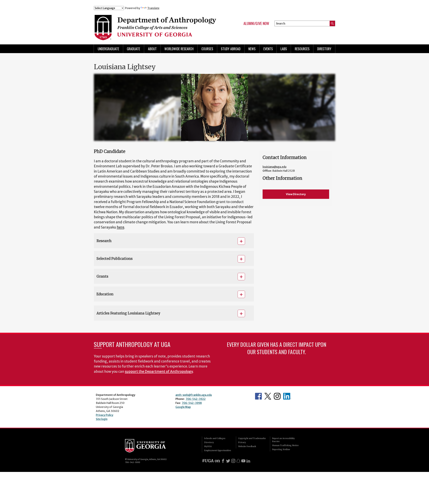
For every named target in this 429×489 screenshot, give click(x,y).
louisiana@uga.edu (274, 166)
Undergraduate (108, 48)
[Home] (156, 25)
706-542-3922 (196, 399)
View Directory (296, 194)
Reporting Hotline (281, 449)
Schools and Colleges (214, 438)
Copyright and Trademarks (252, 438)
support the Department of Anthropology (159, 371)
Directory (324, 48)
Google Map (183, 407)
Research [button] (104, 241)
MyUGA (208, 446)
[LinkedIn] (248, 461)
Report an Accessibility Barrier (283, 440)
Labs (284, 48)
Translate (153, 8)
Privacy (242, 442)
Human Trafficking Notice (285, 445)
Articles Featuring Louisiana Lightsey (128, 313)
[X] (228, 461)
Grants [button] (102, 276)
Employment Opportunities (217, 450)
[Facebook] (223, 461)
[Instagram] (233, 461)
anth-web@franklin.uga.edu (193, 395)
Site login (101, 419)
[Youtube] (243, 461)
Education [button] (105, 294)
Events (268, 48)
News (252, 48)
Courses (207, 48)
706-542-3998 (192, 403)
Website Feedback (247, 446)
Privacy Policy (104, 415)
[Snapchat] (238, 461)
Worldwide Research (179, 48)
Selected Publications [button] (115, 258)
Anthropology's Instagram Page (277, 396)
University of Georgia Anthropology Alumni (287, 396)
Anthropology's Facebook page (258, 396)
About (152, 48)
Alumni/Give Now (256, 23)
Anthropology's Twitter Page (267, 396)
